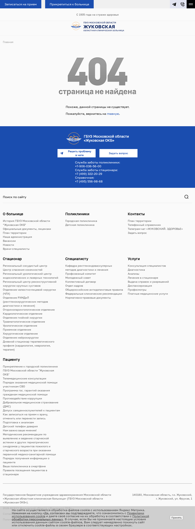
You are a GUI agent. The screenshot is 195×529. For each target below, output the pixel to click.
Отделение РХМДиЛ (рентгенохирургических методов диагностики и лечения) (25, 301)
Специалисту (76, 259)
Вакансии (9, 240)
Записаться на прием (21, 4)
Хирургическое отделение (20, 333)
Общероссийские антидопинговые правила (94, 289)
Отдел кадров (74, 285)
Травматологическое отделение (24, 321)
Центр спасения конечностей (22, 269)
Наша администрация (17, 236)
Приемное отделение (17, 329)
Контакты (136, 214)
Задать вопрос (137, 232)
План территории (14, 232)
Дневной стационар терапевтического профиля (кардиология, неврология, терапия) (28, 345)
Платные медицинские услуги (148, 293)
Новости (8, 244)
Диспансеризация (140, 285)
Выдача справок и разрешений (148, 281)
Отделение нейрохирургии (21, 337)
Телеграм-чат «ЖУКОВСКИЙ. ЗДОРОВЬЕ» (155, 228)
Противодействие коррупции (22, 398)
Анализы (133, 273)
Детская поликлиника (79, 224)
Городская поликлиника (81, 220)
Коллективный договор (80, 281)
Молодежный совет (78, 277)
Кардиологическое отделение (22, 313)
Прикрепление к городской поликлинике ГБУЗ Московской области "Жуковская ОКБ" (30, 370)
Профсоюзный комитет (80, 273)
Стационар (12, 259)
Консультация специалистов (147, 265)
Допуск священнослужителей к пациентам (31, 410)
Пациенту (11, 359)
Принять (176, 517)
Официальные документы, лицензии (27, 228)
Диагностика (136, 269)
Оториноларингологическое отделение (29, 309)
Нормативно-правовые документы (88, 297)
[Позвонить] (182, 4)
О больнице (13, 214)
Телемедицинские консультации (24, 378)
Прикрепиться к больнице (69, 4)
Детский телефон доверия (20, 426)
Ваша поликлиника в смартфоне (24, 466)
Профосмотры (137, 289)
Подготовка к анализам (18, 422)
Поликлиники (77, 214)
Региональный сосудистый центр (25, 265)
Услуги (134, 259)
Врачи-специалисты (16, 248)
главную (113, 114)
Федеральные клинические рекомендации (93, 293)
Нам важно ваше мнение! (20, 430)
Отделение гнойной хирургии (22, 317)
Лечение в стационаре (143, 277)
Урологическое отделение (20, 325)
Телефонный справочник (144, 224)
